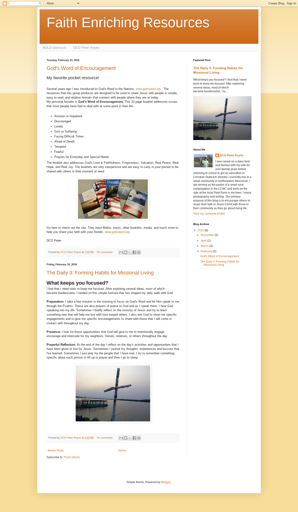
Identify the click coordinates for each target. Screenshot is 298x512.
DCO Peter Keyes (86, 47)
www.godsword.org (148, 89)
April (204, 240)
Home (122, 450)
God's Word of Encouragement (81, 68)
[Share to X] (130, 252)
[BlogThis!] (125, 252)
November (208, 235)
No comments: (105, 252)
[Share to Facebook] (134, 252)
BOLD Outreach (54, 47)
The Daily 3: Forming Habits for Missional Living (100, 273)
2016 (201, 230)
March (205, 246)
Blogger (166, 482)
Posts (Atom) (72, 457)
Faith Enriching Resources (128, 22)
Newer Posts (56, 450)
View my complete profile (209, 213)
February (207, 251)
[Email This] (121, 252)
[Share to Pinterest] (138, 252)
